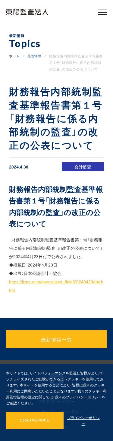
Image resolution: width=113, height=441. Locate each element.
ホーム (14, 55)
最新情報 (34, 55)
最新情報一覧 (56, 339)
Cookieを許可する (35, 420)
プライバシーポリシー (83, 420)
